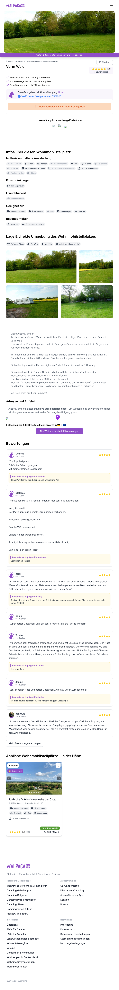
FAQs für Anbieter (16, 934)
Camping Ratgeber (17, 895)
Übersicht (12, 924)
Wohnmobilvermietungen (21, 961)
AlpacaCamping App (71, 895)
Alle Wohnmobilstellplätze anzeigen (59, 431)
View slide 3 (33, 792)
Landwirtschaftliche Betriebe (23, 938)
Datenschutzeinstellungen (75, 934)
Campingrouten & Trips (19, 909)
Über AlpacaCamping (72, 890)
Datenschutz (67, 929)
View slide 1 (29, 792)
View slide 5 (36, 792)
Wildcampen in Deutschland (22, 957)
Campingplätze (15, 904)
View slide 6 (38, 792)
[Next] (59, 778)
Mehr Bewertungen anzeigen (25, 743)
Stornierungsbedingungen (75, 938)
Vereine (11, 948)
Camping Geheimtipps (19, 890)
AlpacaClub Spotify (17, 913)
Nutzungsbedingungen (73, 943)
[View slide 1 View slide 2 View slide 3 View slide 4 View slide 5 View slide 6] (34, 778)
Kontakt (64, 899)
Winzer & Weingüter (18, 943)
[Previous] (9, 778)
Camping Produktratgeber (21, 899)
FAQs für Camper (16, 929)
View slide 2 (31, 792)
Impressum (66, 924)
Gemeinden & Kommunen (21, 952)
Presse (64, 904)
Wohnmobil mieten (17, 966)
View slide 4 (34, 792)
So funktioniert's (69, 885)
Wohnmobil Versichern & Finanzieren (27, 885)
